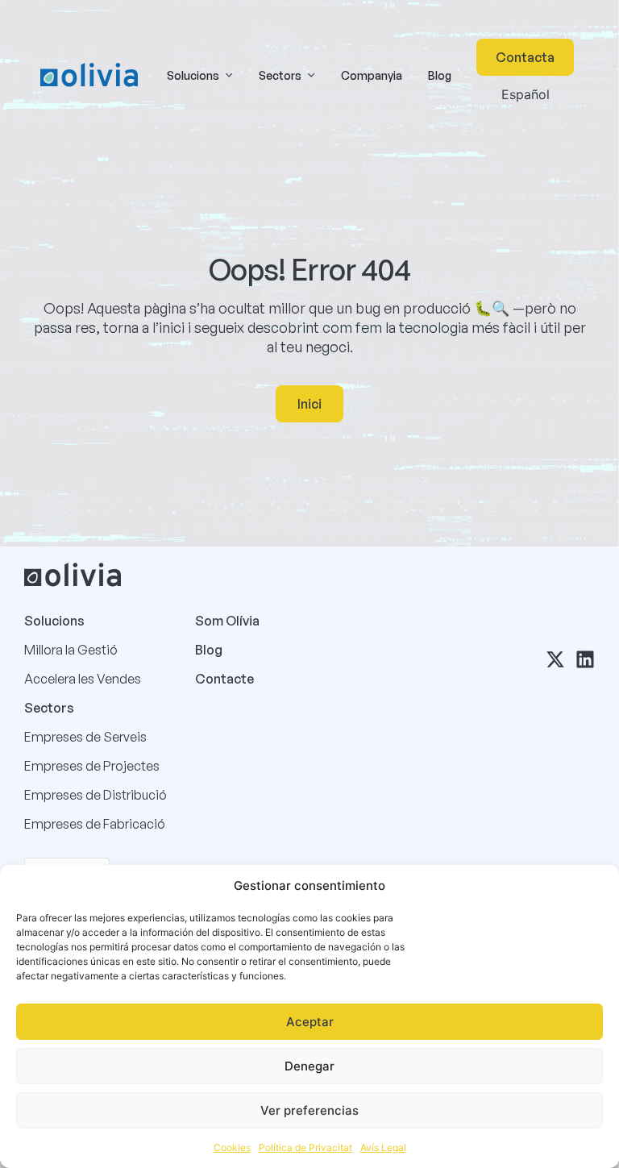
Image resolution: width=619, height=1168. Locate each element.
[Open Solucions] (229, 75)
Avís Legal (383, 1147)
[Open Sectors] (311, 75)
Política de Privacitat (305, 1147)
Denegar (309, 1066)
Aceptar (310, 1021)
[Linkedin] (585, 659)
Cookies (232, 1147)
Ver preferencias (309, 1110)
